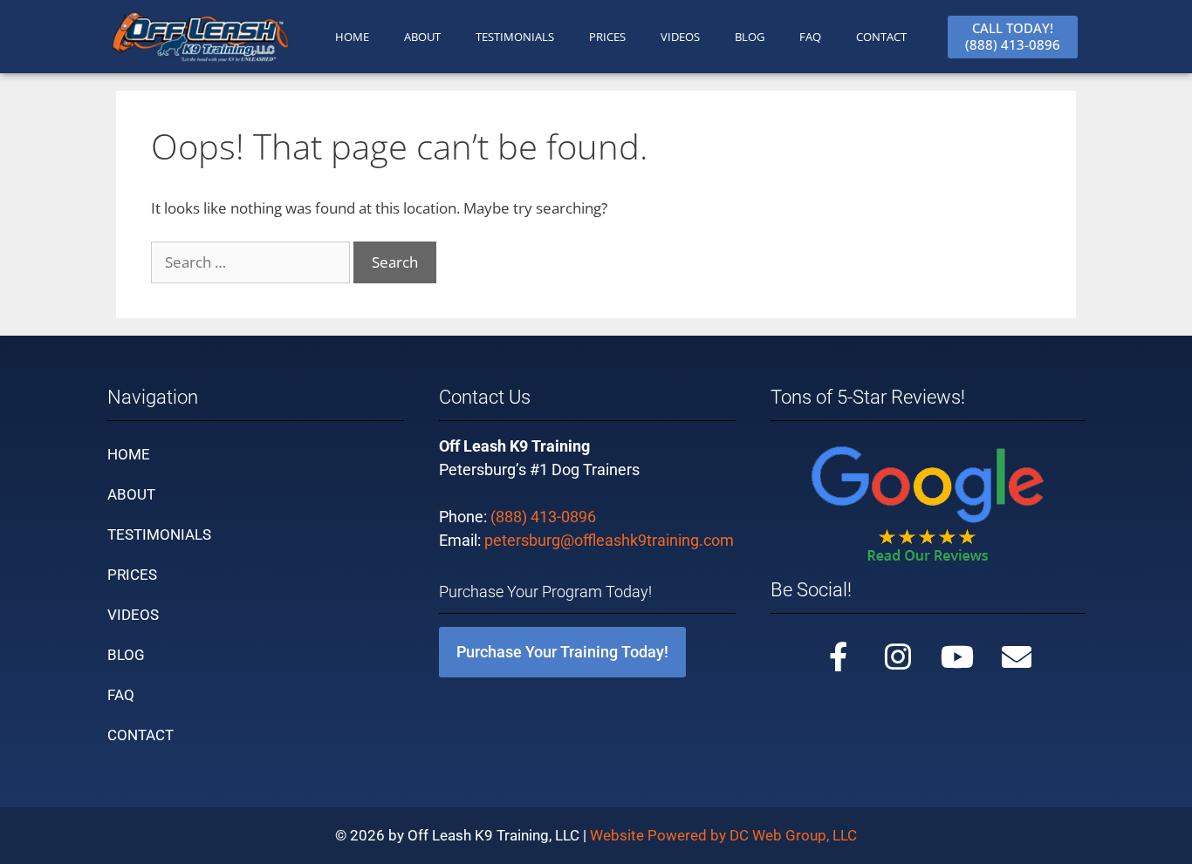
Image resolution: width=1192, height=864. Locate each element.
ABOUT (422, 36)
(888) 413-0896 (543, 516)
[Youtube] (957, 656)
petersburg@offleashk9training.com (609, 540)
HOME (352, 36)
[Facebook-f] (838, 656)
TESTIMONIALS (515, 36)
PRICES (607, 36)
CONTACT (881, 36)
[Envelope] (1016, 656)
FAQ (810, 36)
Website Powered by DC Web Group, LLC (723, 835)
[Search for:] (252, 262)
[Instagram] (898, 656)
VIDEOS (680, 36)
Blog (749, 36)
